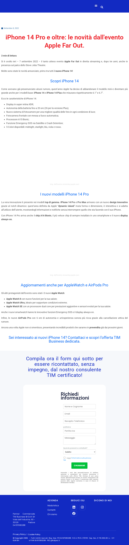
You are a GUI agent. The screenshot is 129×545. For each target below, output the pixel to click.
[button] (96, 6)
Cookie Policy (34, 534)
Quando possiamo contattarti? (75, 448)
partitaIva (67, 427)
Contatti (51, 509)
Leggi (77, 459)
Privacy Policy (19, 534)
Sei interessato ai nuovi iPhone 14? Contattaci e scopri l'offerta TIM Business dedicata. (64, 339)
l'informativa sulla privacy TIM (77, 459)
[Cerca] (102, 6)
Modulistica (53, 505)
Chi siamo (52, 514)
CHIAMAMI (79, 465)
